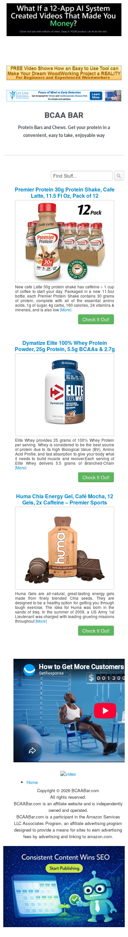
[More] (65, 309)
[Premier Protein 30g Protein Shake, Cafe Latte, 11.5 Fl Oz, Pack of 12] (65, 240)
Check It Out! (96, 319)
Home (32, 782)
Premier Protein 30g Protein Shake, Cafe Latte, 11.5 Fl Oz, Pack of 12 (65, 192)
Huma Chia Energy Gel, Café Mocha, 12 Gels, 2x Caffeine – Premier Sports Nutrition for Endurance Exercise (64, 502)
